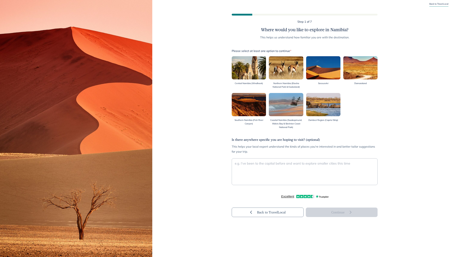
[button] (249, 72)
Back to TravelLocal (438, 3)
